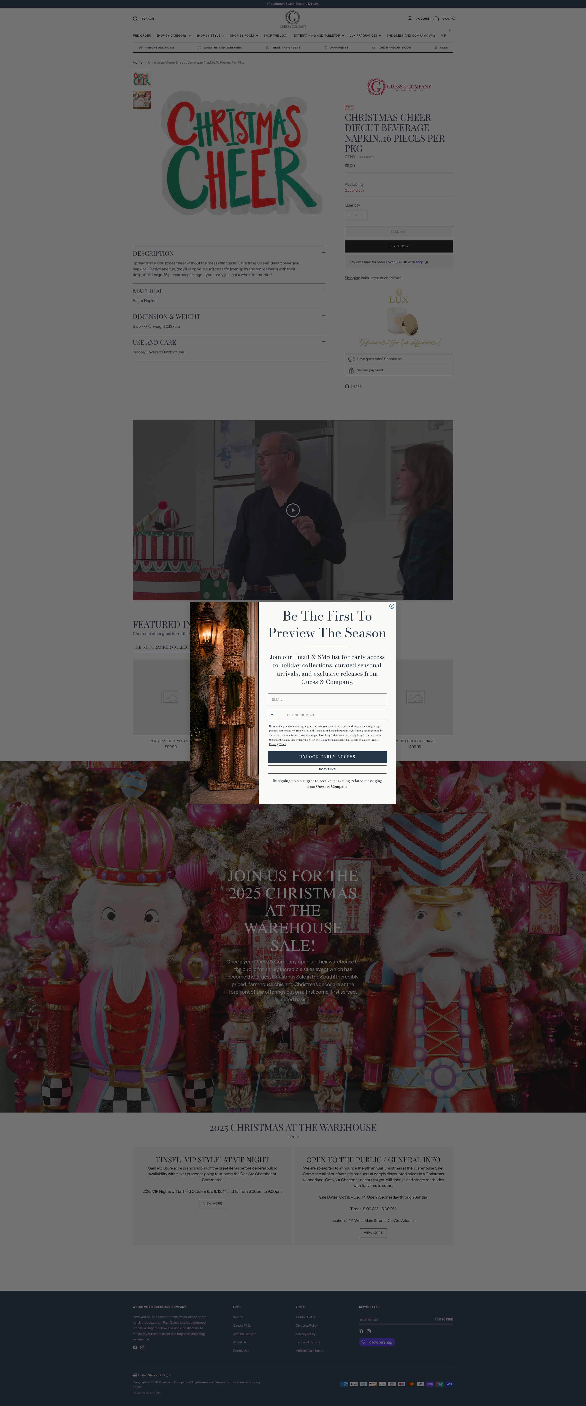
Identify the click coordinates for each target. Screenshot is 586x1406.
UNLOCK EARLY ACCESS (327, 757)
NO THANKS (327, 769)
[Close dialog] (392, 606)
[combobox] (276, 715)
